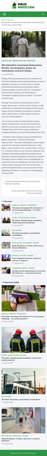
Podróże (30, 255)
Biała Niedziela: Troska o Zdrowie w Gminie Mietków (27, 247)
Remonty (23, 205)
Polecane (7, 201)
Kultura (23, 255)
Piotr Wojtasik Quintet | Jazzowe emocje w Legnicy (26, 259)
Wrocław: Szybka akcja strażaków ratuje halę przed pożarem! (27, 221)
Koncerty (15, 255)
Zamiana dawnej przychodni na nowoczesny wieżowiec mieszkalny (26, 192)
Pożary (14, 218)
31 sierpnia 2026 (17, 213)
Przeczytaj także (11, 282)
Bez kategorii (17, 230)
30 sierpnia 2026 (17, 276)
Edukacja (15, 205)
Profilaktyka (17, 243)
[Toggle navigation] (4, 14)
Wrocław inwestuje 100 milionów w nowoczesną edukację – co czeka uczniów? (27, 210)
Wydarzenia (31, 205)
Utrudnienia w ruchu (19, 268)
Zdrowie (36, 243)
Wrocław (31, 61)
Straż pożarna (23, 218)
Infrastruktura (19, 61)
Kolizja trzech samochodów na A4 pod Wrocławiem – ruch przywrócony (28, 272)
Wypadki (33, 218)
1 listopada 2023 (7, 74)
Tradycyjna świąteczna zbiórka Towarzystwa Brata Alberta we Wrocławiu (22, 183)
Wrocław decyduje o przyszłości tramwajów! (26, 234)
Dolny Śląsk (7, 61)
